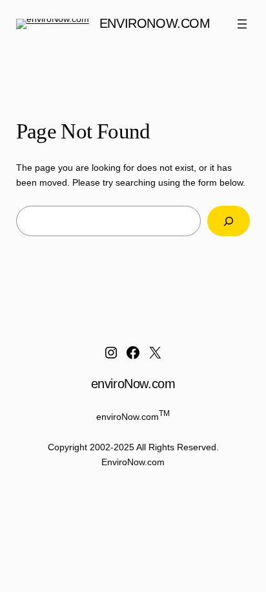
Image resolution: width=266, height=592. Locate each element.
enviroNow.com (154, 23)
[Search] (228, 221)
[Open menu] (242, 24)
